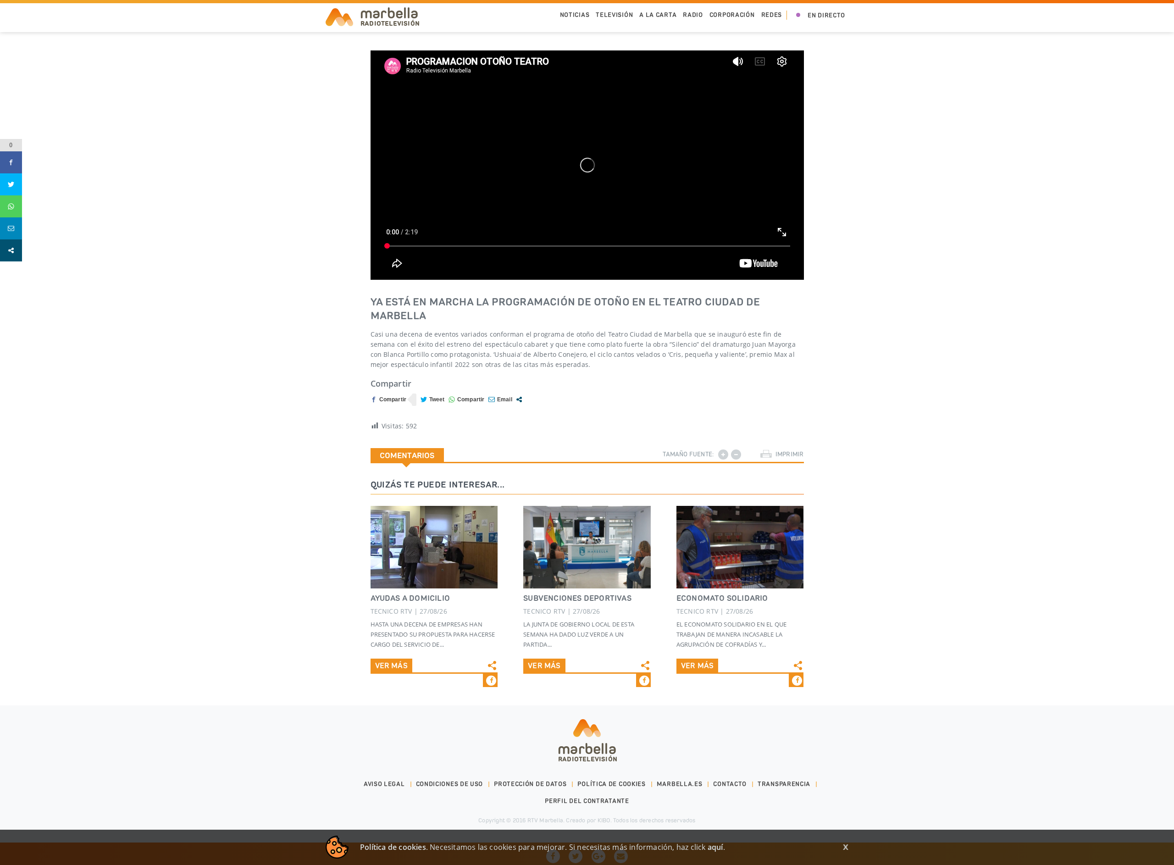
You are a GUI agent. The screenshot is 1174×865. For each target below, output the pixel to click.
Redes (771, 15)
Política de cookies (611, 784)
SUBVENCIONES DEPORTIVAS (577, 598)
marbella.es (680, 784)
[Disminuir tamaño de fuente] (736, 454)
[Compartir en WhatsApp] (467, 400)
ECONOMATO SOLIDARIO (722, 598)
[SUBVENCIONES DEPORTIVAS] (587, 547)
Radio (693, 15)
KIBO (604, 820)
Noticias (575, 15)
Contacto (730, 784)
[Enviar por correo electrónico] (500, 400)
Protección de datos (530, 784)
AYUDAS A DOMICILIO (410, 598)
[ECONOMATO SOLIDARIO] (740, 547)
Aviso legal (384, 784)
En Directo (826, 15)
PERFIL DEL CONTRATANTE (587, 801)
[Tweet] (433, 400)
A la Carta (657, 15)
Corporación (732, 15)
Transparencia (784, 784)
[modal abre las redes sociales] (519, 399)
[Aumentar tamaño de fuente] (723, 454)
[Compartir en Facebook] (389, 400)
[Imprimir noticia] (766, 454)
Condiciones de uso (449, 784)
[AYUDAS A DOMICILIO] (434, 547)
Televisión (614, 15)
